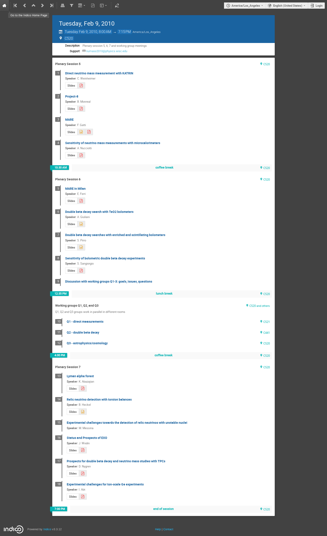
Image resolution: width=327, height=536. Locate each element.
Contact (168, 529)
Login (319, 6)
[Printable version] (62, 5)
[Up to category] (33, 5)
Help (158, 529)
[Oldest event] (15, 5)
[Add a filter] (71, 5)
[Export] (82, 5)
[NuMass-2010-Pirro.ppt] (81, 247)
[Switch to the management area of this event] (116, 5)
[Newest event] (51, 5)
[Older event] (24, 5)
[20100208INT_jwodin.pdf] (83, 450)
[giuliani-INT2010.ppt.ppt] (81, 224)
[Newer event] (42, 5)
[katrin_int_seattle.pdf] (81, 85)
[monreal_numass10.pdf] (81, 109)
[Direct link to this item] (83, 64)
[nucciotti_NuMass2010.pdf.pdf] (81, 155)
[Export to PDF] (93, 5)
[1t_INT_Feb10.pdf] (83, 496)
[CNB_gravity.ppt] (83, 411)
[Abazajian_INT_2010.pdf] (83, 388)
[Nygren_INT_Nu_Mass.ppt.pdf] (83, 473)
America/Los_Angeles (246, 6)
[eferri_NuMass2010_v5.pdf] (81, 201)
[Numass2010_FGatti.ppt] (81, 132)
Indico (47, 529)
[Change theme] (103, 5)
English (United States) (287, 6)
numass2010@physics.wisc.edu (106, 51)
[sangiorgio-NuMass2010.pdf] (81, 270)
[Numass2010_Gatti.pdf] (89, 132)
